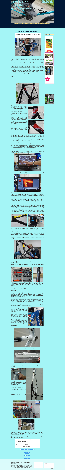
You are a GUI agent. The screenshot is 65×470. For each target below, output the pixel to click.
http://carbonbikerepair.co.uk (28, 443)
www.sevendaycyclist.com (15, 462)
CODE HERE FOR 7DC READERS (49, 60)
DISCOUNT (49, 59)
